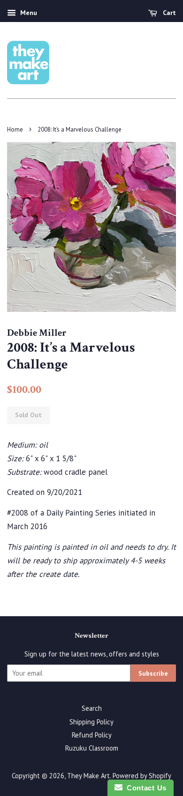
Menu (27, 12)
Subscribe (153, 673)
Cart (168, 12)
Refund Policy (92, 734)
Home (15, 129)
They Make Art (88, 775)
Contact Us (144, 788)
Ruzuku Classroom (91, 748)
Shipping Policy (91, 721)
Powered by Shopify (142, 775)
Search (92, 708)
